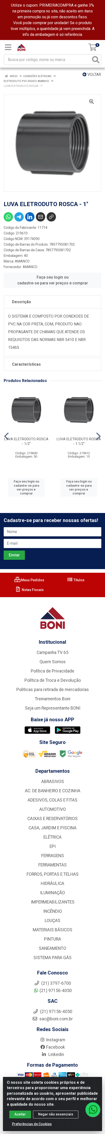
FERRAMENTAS (52, 865)
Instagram (55, 1039)
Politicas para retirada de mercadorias (52, 689)
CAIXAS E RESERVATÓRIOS (52, 818)
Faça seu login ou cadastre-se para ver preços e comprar (52, 280)
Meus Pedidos (32, 580)
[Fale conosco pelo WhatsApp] (92, 1109)
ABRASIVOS (52, 781)
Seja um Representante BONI (52, 708)
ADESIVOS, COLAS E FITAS (52, 800)
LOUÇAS (52, 920)
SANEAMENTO (52, 948)
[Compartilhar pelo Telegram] (19, 216)
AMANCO (22, 261)
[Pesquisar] (96, 60)
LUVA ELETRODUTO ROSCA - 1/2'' (26, 441)
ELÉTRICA (52, 837)
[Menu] (8, 47)
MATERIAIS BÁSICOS (52, 929)
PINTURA (52, 939)
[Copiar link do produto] (51, 216)
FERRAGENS (52, 855)
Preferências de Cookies (32, 1124)
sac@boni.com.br (55, 1018)
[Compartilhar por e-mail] (40, 216)
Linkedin (55, 1054)
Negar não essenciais (55, 1114)
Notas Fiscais (32, 590)
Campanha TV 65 (52, 652)
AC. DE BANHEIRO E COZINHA (52, 790)
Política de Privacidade (52, 671)
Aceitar (20, 1114)
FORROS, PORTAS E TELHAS (53, 874)
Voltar (93, 74)
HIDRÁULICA (52, 883)
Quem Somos (53, 661)
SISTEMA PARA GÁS (52, 957)
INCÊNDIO (52, 911)
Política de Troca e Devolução (52, 680)
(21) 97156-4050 (56, 990)
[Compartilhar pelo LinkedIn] (29, 216)
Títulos (78, 580)
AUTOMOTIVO (52, 809)
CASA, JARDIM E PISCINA (52, 827)
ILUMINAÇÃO (52, 892)
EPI (53, 846)
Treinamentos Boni (52, 698)
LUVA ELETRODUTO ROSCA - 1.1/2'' (79, 441)
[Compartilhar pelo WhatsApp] (8, 216)
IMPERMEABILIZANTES (52, 902)
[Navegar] (6, 436)
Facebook (55, 1047)
